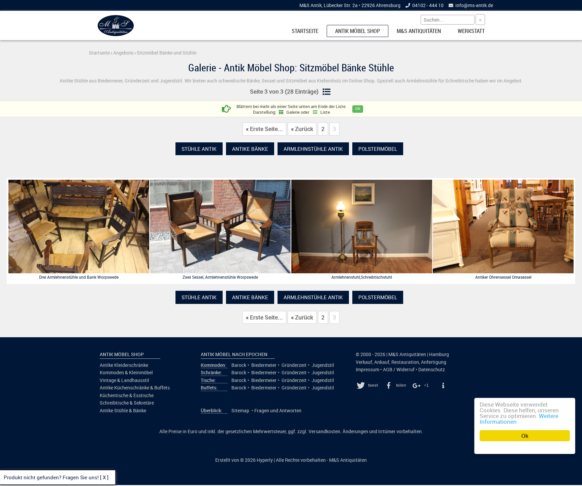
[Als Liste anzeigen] (326, 92)
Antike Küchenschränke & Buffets (135, 388)
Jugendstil (323, 365)
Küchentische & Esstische (127, 395)
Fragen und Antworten (277, 411)
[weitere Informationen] (443, 385)
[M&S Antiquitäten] (115, 34)
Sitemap (240, 411)
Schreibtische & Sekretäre (127, 403)
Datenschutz (431, 370)
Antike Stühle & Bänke (123, 411)
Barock (238, 365)
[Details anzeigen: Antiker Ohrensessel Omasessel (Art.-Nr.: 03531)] (503, 271)
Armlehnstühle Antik (313, 148)
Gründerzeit (294, 365)
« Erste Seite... (264, 129)
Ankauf (381, 362)
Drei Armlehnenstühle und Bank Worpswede (79, 277)
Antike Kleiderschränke (124, 365)
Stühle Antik (199, 148)
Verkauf (364, 362)
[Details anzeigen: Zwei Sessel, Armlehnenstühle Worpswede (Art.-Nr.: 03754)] (220, 271)
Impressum (367, 370)
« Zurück (302, 129)
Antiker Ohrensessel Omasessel (503, 277)
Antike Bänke (250, 148)
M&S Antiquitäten (419, 31)
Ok (524, 436)
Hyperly (265, 460)
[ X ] (104, 477)
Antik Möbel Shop (357, 31)
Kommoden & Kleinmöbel (126, 373)
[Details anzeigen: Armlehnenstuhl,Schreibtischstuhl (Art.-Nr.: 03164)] (361, 271)
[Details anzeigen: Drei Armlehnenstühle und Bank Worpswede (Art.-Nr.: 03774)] (79, 271)
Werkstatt (471, 31)
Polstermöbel (377, 148)
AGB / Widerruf (399, 370)
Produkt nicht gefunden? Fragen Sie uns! (51, 477)
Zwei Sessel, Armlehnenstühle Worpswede (220, 277)
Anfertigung (433, 362)
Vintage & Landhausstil (124, 380)
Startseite (305, 31)
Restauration (405, 362)
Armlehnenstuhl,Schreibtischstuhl (361, 277)
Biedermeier (264, 365)
